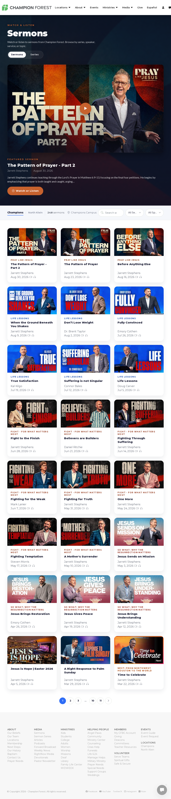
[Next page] (108, 700)
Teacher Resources (125, 746)
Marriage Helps (96, 757)
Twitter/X (117, 791)
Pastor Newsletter (44, 761)
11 (101, 700)
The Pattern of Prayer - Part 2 (41, 165)
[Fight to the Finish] (32, 413)
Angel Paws (94, 732)
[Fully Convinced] (139, 300)
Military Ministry (97, 761)
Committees (121, 743)
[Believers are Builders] (85, 413)
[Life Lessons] (139, 359)
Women (65, 746)
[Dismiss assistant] (166, 784)
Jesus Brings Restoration (30, 614)
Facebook (92, 791)
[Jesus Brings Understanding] (139, 589)
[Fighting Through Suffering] (139, 413)
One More (125, 499)
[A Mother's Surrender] (85, 532)
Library (64, 761)
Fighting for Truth (78, 499)
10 (93, 700)
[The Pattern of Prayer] (85, 242)
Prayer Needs (15, 761)
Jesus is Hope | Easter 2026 (32, 668)
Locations (13, 739)
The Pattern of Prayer (81, 264)
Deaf (63, 757)
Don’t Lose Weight (78, 322)
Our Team (13, 736)
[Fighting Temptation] (32, 532)
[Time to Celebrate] (139, 650)
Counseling (94, 743)
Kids (63, 732)
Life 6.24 (92, 754)
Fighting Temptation (27, 556)
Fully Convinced (130, 322)
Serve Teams (121, 756)
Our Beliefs (13, 732)
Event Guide (148, 732)
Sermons (27, 33)
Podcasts (39, 743)
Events (94, 7)
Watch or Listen (27, 190)
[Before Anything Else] (139, 242)
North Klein (35, 212)
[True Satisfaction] (32, 359)
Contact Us (13, 757)
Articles (38, 739)
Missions (66, 754)
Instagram (131, 791)
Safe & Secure (122, 763)
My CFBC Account (125, 732)
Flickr (143, 791)
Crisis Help (94, 746)
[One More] (139, 474)
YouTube (106, 791)
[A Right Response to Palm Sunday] (85, 650)
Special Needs (96, 768)
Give (140, 7)
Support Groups (97, 771)
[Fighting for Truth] (85, 474)
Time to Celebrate (132, 674)
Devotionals (41, 757)
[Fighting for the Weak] (32, 474)
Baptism (12, 754)
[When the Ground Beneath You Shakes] (32, 300)
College (65, 739)
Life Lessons (127, 381)
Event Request (150, 736)
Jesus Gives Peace (78, 614)
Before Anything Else (134, 264)
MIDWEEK (67, 768)
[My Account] (162, 8)
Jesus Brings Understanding (129, 615)
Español (152, 7)
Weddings (93, 775)
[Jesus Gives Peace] (85, 589)
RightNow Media (44, 754)
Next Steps (13, 746)
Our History (14, 750)
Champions (15, 212)
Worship (65, 750)
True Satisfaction (24, 381)
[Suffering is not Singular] (85, 359)
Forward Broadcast (45, 746)
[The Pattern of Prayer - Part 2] (85, 109)
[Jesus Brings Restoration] (32, 589)
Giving (118, 736)
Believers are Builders (81, 438)
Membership (14, 743)
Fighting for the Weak (28, 499)
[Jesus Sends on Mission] (139, 532)
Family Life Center (71, 764)
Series (34, 54)
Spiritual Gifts (121, 760)
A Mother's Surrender (81, 556)
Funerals (92, 750)
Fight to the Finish (25, 438)
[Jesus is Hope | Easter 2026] (32, 650)
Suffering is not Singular (83, 381)
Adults (64, 743)
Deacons (119, 739)
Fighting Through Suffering (131, 440)
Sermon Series (42, 736)
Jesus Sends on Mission (136, 556)
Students (66, 736)
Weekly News (42, 750)
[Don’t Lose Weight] (85, 300)
